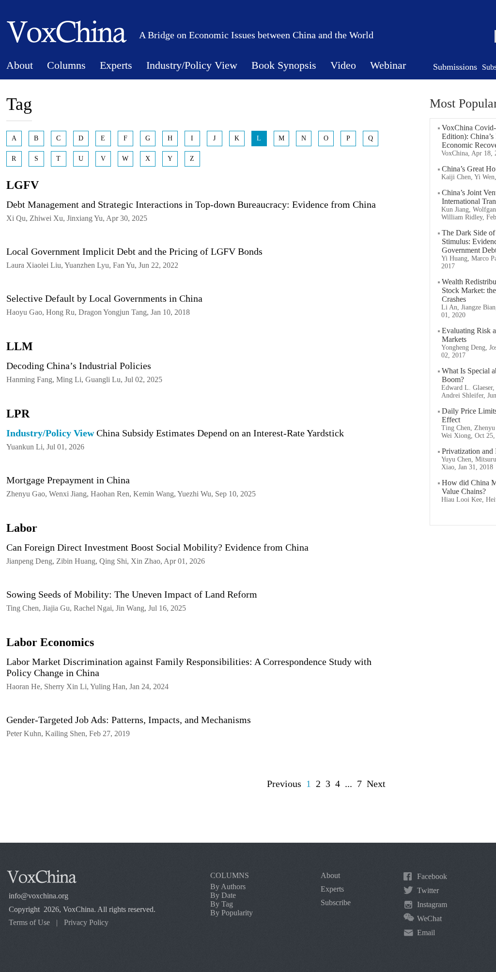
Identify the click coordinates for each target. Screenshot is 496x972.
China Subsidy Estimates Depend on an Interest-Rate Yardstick (175, 433)
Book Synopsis (283, 65)
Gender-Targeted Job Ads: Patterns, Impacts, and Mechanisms (128, 719)
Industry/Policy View (191, 65)
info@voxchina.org (38, 896)
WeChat (429, 918)
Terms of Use (29, 922)
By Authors (228, 886)
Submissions (455, 67)
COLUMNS (229, 875)
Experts (116, 65)
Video (343, 65)
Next (376, 783)
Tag (19, 104)
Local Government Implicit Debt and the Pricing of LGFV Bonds (134, 251)
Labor (21, 528)
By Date (223, 895)
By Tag (221, 904)
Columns (66, 65)
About (19, 65)
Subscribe (336, 902)
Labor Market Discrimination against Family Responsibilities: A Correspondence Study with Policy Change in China (189, 667)
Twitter (428, 890)
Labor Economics (50, 642)
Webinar (388, 65)
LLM (19, 346)
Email (426, 932)
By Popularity (231, 913)
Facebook (432, 876)
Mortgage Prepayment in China (68, 480)
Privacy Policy (86, 922)
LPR (18, 413)
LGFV (22, 185)
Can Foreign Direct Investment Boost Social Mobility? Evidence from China (157, 547)
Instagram (432, 904)
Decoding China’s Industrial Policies (78, 365)
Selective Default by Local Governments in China (104, 298)
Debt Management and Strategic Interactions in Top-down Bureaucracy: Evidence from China (191, 204)
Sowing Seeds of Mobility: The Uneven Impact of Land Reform (131, 594)
